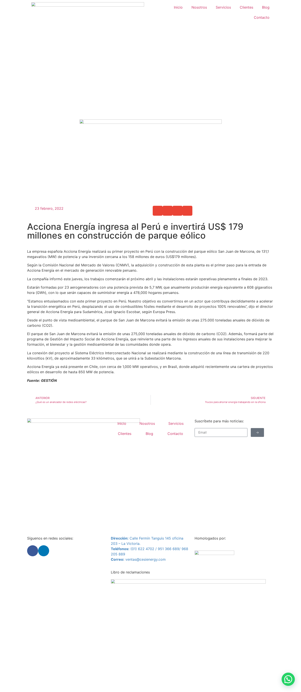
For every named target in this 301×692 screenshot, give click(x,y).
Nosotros (199, 7)
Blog (265, 7)
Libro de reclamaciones (130, 572)
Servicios (223, 7)
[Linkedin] (43, 550)
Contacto (261, 17)
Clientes (246, 7)
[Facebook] (32, 550)
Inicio (178, 7)
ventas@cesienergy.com (145, 559)
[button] (158, 211)
